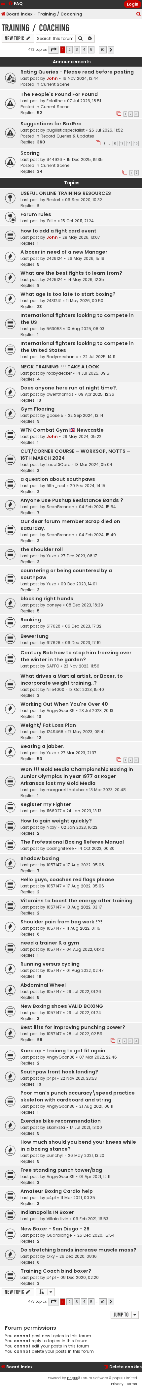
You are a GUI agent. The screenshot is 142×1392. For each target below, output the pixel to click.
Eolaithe (54, 101)
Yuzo (51, 556)
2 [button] (69, 49)
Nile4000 (55, 689)
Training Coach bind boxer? (55, 1271)
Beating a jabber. (42, 746)
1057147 (54, 865)
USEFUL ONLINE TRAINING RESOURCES (65, 193)
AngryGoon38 (61, 710)
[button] (53, 50)
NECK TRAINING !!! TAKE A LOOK (59, 366)
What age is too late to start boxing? (68, 294)
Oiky (51, 1256)
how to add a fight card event (58, 231)
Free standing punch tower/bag (61, 1170)
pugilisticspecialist (66, 130)
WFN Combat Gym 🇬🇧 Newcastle (62, 430)
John (52, 78)
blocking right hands (46, 598)
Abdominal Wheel (43, 985)
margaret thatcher (66, 789)
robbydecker (59, 373)
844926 (54, 159)
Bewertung (34, 636)
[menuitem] (139, 14)
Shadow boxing (39, 858)
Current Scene (55, 84)
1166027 (54, 811)
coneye (54, 605)
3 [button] (77, 49)
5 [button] (91, 49)
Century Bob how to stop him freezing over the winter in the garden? (75, 656)
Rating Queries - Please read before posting (77, 72)
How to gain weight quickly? (56, 821)
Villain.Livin (57, 1219)
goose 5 (55, 415)
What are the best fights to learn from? (71, 273)
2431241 (54, 300)
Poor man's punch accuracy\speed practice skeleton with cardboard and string (77, 1096)
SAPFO (53, 666)
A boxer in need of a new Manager (63, 252)
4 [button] (84, 49)
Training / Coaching (35, 28)
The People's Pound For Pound (59, 94)
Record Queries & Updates (67, 136)
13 (122, 143)
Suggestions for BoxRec (50, 123)
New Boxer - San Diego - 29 (54, 1228)
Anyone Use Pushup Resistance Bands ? (71, 500)
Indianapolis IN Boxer (47, 1212)
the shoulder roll (41, 549)
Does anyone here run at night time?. (68, 388)
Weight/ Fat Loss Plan (48, 725)
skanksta (56, 1127)
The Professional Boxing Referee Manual (72, 842)
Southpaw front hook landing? (59, 1071)
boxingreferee (60, 848)
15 (135, 143)
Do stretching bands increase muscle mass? (78, 1250)
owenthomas (60, 394)
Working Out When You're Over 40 (64, 704)
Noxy (51, 827)
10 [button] (103, 49)
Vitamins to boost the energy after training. (77, 900)
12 (115, 143)
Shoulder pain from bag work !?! (61, 921)
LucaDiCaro (58, 464)
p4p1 (51, 1078)
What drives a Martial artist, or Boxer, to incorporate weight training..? (71, 679)
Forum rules (35, 214)
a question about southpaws (57, 479)
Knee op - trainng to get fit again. (63, 1050)
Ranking (30, 619)
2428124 (55, 258)
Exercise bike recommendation (60, 1121)
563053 (54, 328)
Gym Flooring (37, 409)
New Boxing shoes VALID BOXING (61, 1006)
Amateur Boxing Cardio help (56, 1191)
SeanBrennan (60, 507)
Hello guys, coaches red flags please (67, 879)
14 (128, 143)
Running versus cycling (50, 964)
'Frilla (51, 221)
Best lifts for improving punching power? (72, 1027)
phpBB (72, 1378)
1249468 (55, 731)
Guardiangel (60, 1235)
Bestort (53, 199)
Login (132, 4)
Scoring (30, 153)
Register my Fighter (45, 804)
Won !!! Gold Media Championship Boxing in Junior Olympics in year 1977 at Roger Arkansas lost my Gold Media (76, 776)
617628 (53, 626)
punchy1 (55, 1155)
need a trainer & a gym (49, 943)
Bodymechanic (62, 356)
